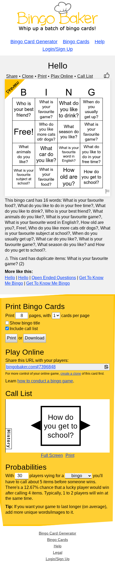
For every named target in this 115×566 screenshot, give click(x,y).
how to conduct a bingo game (45, 381)
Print (42, 76)
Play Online (62, 76)
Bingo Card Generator (33, 41)
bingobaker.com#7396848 (31, 367)
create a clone (70, 373)
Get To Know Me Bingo (48, 283)
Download (34, 338)
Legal (57, 552)
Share (12, 76)
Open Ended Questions (54, 277)
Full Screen (52, 455)
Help (100, 41)
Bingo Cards (76, 41)
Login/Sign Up (58, 49)
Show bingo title (25, 323)
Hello (10, 277)
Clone (27, 76)
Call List (85, 76)
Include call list (24, 328)
